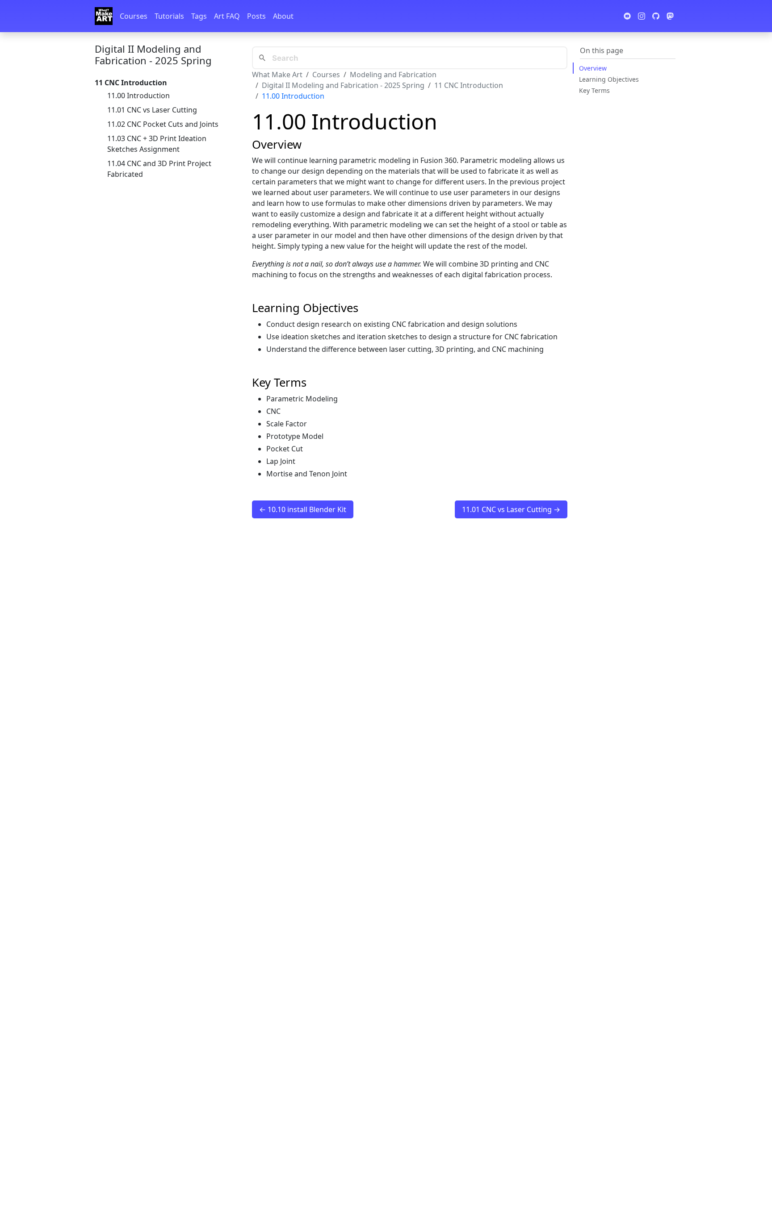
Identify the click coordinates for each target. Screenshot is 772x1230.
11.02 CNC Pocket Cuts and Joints (162, 124)
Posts (256, 16)
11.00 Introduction (138, 95)
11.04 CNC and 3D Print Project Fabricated (159, 168)
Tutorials (169, 16)
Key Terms (594, 90)
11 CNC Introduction (468, 85)
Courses (133, 16)
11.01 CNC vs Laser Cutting (152, 110)
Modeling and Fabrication (393, 74)
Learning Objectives (609, 79)
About (283, 16)
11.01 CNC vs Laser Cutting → (511, 509)
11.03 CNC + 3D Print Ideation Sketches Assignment (156, 143)
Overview (593, 68)
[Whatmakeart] (104, 16)
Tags (199, 16)
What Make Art (277, 74)
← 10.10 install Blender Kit (302, 509)
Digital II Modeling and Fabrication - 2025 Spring (153, 54)
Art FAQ (227, 16)
